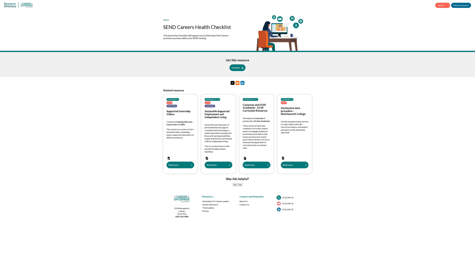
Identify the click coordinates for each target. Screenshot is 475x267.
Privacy (205, 211)
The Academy (208, 208)
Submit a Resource (210, 204)
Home (166, 20)
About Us (243, 201)
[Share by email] (237, 83)
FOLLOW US (287, 197)
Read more (173, 166)
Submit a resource (461, 5)
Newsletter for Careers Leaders (215, 201)
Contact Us (244, 204)
